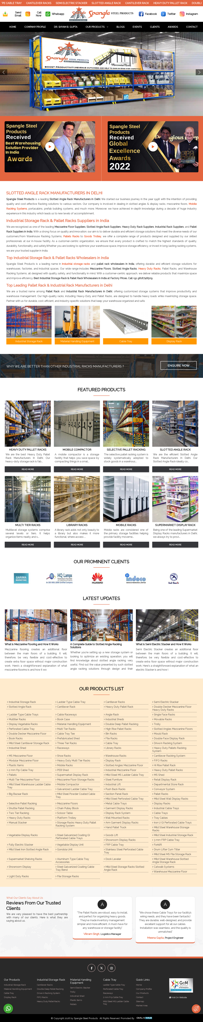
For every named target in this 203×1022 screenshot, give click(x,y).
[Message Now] (8, 1008)
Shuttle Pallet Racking (21, 808)
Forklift (157, 844)
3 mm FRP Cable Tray (166, 839)
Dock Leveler (113, 859)
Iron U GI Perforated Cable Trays (172, 822)
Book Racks (15, 738)
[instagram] (111, 968)
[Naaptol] (177, 578)
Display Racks (161, 803)
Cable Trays (160, 813)
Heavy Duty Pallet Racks (168, 770)
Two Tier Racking (18, 813)
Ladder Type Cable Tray (70, 702)
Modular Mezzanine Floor (23, 760)
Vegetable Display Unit (70, 844)
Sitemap (140, 1001)
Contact (192, 26)
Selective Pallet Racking (22, 803)
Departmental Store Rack (168, 784)
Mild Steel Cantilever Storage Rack (28, 743)
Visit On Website (179, 997)
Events (137, 26)
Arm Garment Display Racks (121, 822)
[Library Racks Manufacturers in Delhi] (77, 521)
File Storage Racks (67, 876)
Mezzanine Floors (67, 803)
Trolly (156, 724)
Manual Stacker (17, 822)
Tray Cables (160, 817)
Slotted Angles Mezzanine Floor (124, 765)
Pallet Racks (160, 793)
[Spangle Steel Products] (101, 20)
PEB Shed (62, 770)
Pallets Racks (71, 236)
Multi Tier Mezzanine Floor (24, 779)
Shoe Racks (63, 755)
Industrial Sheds (114, 719)
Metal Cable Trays (116, 803)
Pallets (12, 774)
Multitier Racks (17, 719)
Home (12, 26)
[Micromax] (63, 578)
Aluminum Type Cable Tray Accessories (72, 861)
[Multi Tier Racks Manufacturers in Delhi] (28, 521)
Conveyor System (164, 789)
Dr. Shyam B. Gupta (65, 26)
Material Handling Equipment (73, 724)
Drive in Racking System (167, 743)
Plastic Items (16, 765)
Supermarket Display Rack (72, 774)
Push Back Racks (115, 789)
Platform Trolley (66, 817)
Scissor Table (64, 813)
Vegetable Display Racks (23, 835)
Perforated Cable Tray (21, 728)
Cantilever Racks (22, 3)
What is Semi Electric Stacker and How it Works (163, 644)
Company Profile (35, 26)
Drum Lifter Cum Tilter (166, 849)
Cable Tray (111, 743)
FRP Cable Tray (114, 844)
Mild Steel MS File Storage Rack (172, 854)
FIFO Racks (160, 760)
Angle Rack (112, 714)
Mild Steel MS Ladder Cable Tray (124, 774)
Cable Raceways (66, 714)
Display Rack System (117, 813)
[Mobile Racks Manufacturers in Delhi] (126, 521)
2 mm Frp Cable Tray (20, 770)
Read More (28, 469)
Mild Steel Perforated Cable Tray (124, 798)
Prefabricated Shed (68, 738)
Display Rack (113, 760)
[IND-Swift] (25, 578)
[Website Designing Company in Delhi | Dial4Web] (144, 1018)
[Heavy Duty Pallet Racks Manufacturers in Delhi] (28, 445)
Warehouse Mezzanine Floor (170, 871)
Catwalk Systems (163, 866)
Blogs (120, 26)
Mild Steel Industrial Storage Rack (173, 835)
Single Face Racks (164, 714)
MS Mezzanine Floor (20, 755)
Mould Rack (160, 733)
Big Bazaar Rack (18, 793)
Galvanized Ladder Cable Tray (74, 789)
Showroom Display (19, 866)
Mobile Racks (64, 765)
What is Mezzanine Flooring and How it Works (32, 644)
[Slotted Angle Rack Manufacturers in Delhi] (175, 445)
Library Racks (113, 747)
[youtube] (50, 146)
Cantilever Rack (121, 3)
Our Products (95, 26)
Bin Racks (111, 733)
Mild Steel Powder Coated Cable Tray (75, 795)
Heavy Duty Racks (149, 268)
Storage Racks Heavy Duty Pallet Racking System (76, 824)
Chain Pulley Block (67, 808)
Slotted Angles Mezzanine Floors (173, 728)
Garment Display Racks (119, 808)
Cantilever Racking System (169, 755)
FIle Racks (111, 738)
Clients (155, 26)
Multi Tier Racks (66, 728)
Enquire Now (179, 365)
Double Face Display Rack (169, 738)
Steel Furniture (113, 779)
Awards (173, 26)
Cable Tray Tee (65, 733)
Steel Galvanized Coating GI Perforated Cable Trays (73, 837)
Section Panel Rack (116, 793)
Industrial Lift (113, 784)
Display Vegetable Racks (23, 724)
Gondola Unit (64, 849)
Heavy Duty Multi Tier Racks (73, 760)
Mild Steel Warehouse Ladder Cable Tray (29, 786)
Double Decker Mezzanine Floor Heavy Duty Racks (171, 708)
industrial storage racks (76, 263)
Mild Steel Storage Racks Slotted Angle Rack (124, 868)
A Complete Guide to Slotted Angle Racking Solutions (96, 646)
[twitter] (101, 968)
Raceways (62, 747)
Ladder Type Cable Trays (23, 714)
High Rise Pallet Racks (118, 728)
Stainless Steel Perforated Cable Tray (123, 851)
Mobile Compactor (67, 784)
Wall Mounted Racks (117, 817)
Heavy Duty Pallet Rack (154, 3)
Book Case (63, 719)
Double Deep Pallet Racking (121, 724)
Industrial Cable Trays (166, 808)
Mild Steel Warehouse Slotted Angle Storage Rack (170, 861)
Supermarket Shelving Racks (25, 859)
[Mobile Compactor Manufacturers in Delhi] (77, 445)
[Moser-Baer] (101, 578)
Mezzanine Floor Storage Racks (75, 779)
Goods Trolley (92, 236)
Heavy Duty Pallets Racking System (169, 749)
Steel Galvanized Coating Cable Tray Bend (75, 868)
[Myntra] (139, 578)
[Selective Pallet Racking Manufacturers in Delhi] (126, 445)
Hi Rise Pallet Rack (164, 765)
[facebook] (91, 968)
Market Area (141, 1005)
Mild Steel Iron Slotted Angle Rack (28, 849)
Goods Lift (111, 835)
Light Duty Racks (18, 876)
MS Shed (158, 774)
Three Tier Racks (66, 743)
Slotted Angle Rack (90, 3)
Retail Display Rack (164, 779)
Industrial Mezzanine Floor (120, 770)
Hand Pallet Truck (115, 827)
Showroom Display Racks (120, 839)
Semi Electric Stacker (55, 3)
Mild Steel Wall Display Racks (170, 798)
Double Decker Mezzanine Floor (27, 733)
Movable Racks (162, 719)
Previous (3, 72)
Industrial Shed (17, 747)
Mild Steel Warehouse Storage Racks (170, 829)
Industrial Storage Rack (22, 702)
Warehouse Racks (115, 755)
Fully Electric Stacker (20, 844)
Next (199, 72)
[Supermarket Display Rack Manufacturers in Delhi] (175, 521)
